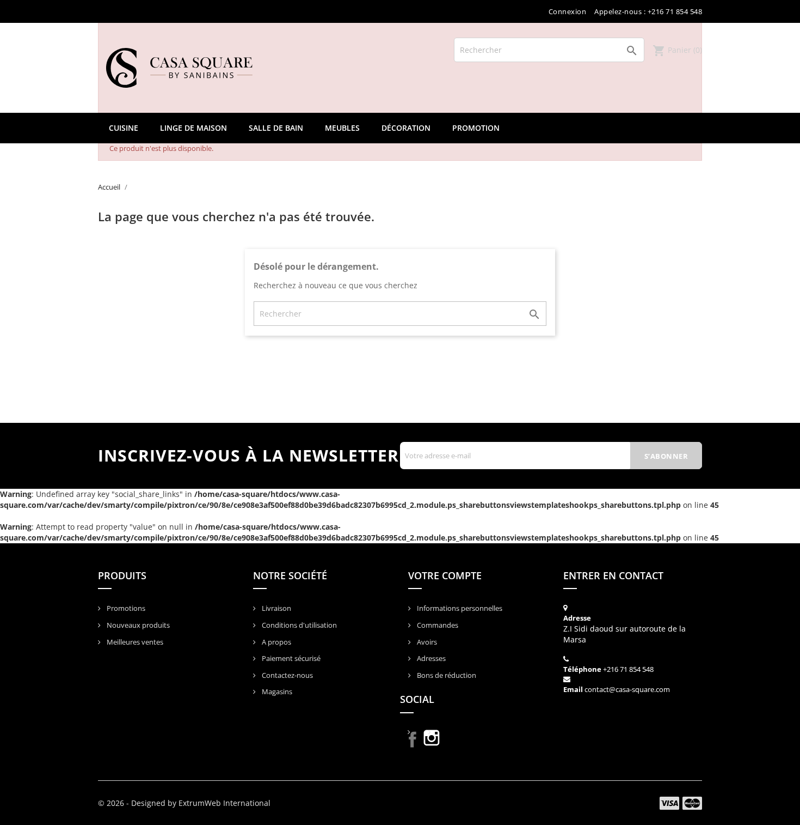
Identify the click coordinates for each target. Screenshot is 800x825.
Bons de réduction (445, 675)
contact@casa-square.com (627, 689)
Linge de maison (193, 128)
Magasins (276, 691)
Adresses (430, 658)
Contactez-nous (286, 675)
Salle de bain (276, 128)
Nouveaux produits (137, 625)
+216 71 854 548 (628, 669)
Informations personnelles (458, 608)
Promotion (476, 128)
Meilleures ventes (134, 642)
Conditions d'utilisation (298, 625)
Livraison (275, 608)
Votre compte (445, 575)
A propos (275, 642)
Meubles (342, 128)
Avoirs (426, 642)
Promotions (125, 608)
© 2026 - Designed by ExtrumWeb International (184, 803)
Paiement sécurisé (290, 658)
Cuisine (123, 128)
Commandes (436, 625)
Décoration (405, 128)
